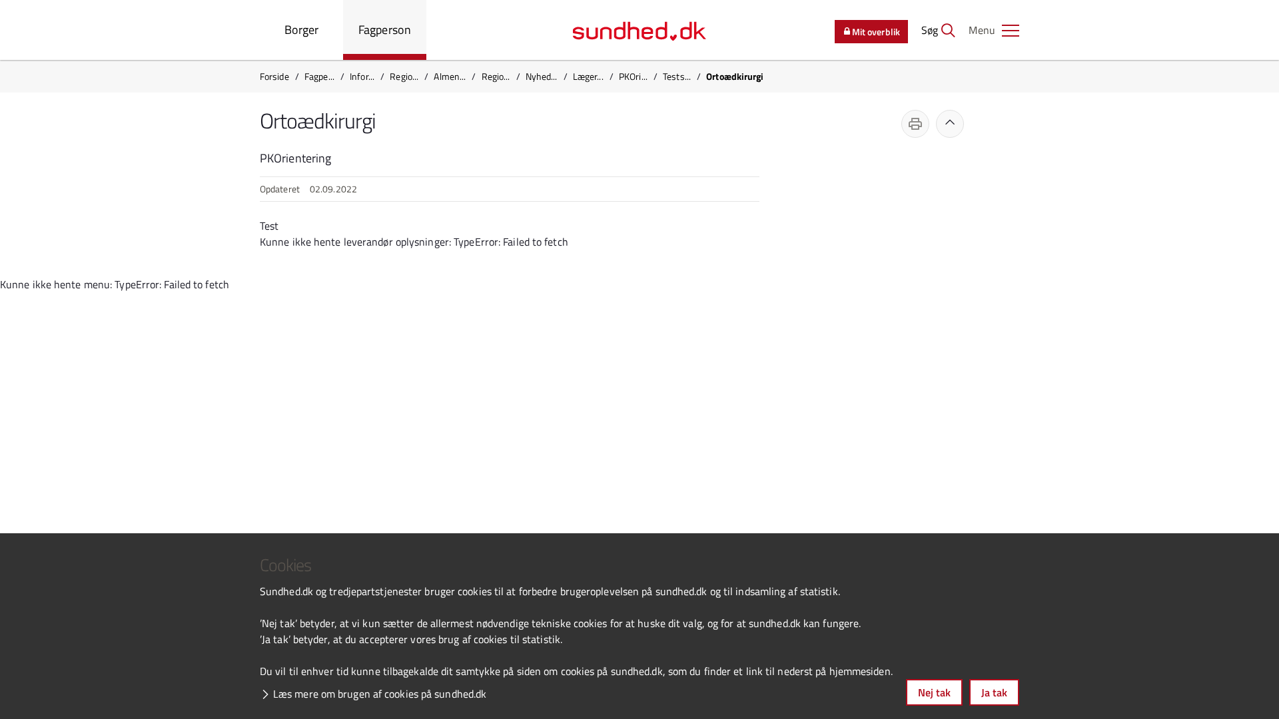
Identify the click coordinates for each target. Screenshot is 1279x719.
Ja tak (994, 692)
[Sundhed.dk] (639, 30)
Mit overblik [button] (876, 32)
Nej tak (934, 692)
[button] (994, 30)
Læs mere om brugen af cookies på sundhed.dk (379, 694)
